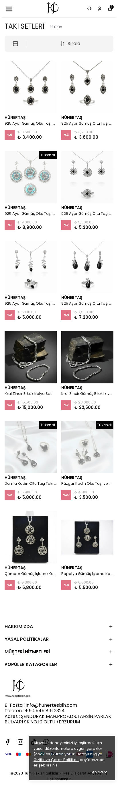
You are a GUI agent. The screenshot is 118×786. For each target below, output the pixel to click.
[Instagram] (20, 742)
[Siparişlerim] (99, 8)
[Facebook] (8, 742)
